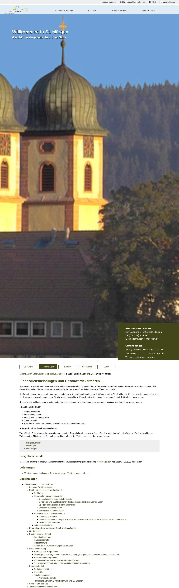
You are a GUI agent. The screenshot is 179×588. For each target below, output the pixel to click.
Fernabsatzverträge (42, 537)
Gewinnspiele (35, 531)
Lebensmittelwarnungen (49, 522)
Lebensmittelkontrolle (48, 517)
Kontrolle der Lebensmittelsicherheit (49, 514)
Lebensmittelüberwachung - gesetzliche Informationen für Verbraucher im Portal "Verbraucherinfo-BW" (83, 519)
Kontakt (67, 367)
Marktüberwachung (37, 549)
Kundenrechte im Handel (40, 534)
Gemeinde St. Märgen (63, 11)
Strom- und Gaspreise (38, 584)
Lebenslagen (48, 367)
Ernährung (38, 493)
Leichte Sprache (109, 2)
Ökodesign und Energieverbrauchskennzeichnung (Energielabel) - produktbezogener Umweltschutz (77, 555)
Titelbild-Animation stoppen (163, 2)
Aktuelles (92, 11)
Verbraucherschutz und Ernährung (47, 374)
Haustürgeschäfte (41, 540)
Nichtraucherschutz (47, 578)
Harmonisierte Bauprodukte (46, 552)
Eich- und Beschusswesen (40, 487)
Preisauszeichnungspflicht (45, 557)
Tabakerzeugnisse (42, 575)
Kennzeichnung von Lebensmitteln (49, 496)
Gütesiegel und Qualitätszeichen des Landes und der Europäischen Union (71, 502)
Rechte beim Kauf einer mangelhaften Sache (53, 546)
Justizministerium (103, 462)
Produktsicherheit (36, 566)
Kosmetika (38, 572)
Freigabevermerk (33, 443)
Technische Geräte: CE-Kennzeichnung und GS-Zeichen (58, 581)
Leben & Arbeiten (149, 11)
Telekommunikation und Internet (43, 587)
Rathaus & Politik (119, 11)
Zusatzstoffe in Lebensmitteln (51, 511)
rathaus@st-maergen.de (146, 338)
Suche (106, 367)
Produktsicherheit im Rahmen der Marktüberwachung (57, 560)
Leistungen (28, 367)
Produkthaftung (40, 543)
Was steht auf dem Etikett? (50, 508)
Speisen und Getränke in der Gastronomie (57, 505)
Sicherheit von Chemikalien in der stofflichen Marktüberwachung (62, 563)
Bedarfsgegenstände (43, 569)
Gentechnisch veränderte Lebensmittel (55, 499)
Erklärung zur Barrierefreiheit (132, 2)
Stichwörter (87, 367)
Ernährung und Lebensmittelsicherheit (45, 490)
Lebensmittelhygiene (43, 525)
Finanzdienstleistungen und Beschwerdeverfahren (52, 528)
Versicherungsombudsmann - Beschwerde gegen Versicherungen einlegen (56, 473)
